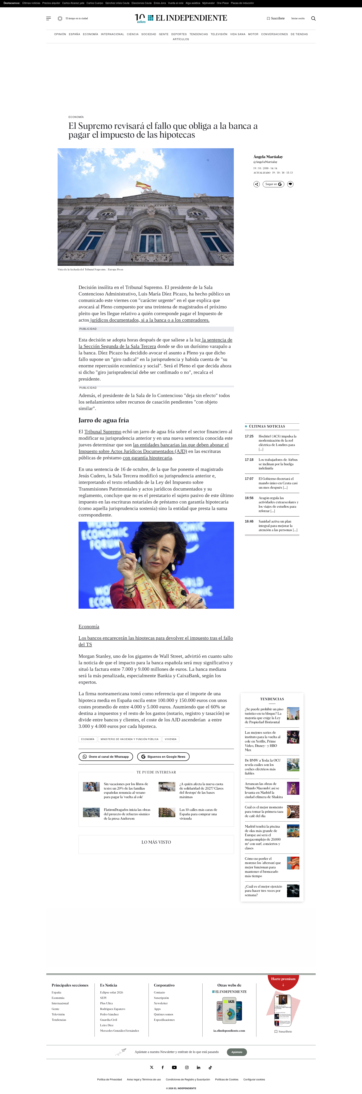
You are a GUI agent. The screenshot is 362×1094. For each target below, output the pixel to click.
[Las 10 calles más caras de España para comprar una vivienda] (167, 814)
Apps (157, 1009)
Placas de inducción (242, 3)
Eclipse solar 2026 (111, 992)
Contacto (159, 992)
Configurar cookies (254, 1079)
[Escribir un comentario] (290, 184)
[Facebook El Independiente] (163, 1068)
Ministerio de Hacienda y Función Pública (130, 739)
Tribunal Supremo (102, 431)
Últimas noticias (31, 3)
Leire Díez (106, 1025)
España (74, 34)
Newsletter (161, 1003)
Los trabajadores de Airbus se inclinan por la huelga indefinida (278, 464)
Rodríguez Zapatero (112, 1009)
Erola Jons (160, 3)
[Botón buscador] (313, 18)
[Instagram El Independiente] (187, 1068)
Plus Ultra (106, 1003)
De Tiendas (299, 34)
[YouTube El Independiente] (174, 1068)
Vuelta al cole (176, 3)
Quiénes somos (163, 1014)
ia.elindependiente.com (229, 1030)
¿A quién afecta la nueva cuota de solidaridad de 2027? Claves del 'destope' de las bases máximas (202, 790)
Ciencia (133, 34)
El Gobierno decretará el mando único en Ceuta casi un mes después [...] (278, 483)
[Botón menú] (48, 18)
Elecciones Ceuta (142, 3)
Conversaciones (274, 34)
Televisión (219, 34)
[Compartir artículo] (256, 184)
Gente (164, 34)
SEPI (103, 997)
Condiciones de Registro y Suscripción (188, 1079)
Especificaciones (164, 1019)
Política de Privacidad (109, 1079)
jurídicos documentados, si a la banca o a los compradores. (149, 320)
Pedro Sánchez (109, 1014)
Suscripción (161, 997)
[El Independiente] (181, 18)
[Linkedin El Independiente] (198, 1068)
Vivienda (171, 739)
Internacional (112, 34)
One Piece (223, 3)
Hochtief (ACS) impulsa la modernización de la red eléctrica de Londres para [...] (277, 442)
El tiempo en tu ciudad (77, 18)
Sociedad (148, 34)
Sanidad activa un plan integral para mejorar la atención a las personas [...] (278, 525)
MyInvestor (208, 3)
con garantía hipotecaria (147, 457)
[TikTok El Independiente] (210, 1068)
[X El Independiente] (151, 1068)
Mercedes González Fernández (119, 1030)
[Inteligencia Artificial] (229, 1022)
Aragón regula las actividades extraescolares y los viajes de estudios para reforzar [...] (279, 504)
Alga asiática (193, 3)
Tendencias (199, 34)
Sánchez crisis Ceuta (117, 3)
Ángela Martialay (268, 157)
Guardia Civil (108, 1019)
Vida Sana (238, 34)
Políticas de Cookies (226, 1079)
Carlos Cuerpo (95, 3)
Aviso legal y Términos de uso (144, 1079)
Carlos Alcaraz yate (73, 3)
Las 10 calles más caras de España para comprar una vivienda (198, 814)
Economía (90, 34)
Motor (253, 34)
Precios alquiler (51, 3)
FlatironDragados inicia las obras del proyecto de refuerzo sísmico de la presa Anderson (127, 814)
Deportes (179, 34)
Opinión (60, 34)
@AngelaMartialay (265, 161)
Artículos (181, 39)
